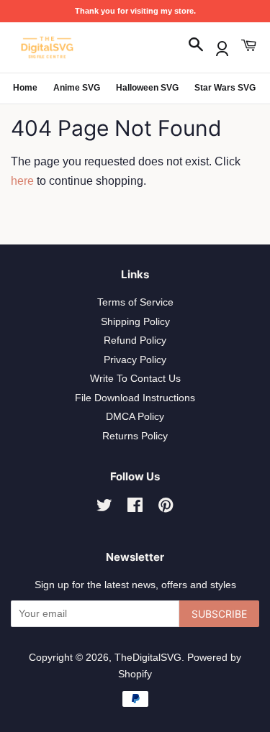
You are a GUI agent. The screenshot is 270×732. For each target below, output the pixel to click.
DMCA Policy (135, 416)
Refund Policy (135, 340)
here (22, 181)
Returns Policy (135, 436)
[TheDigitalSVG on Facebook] (135, 508)
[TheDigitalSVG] (82, 47)
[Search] (196, 45)
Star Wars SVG (225, 88)
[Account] (222, 45)
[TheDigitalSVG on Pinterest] (166, 508)
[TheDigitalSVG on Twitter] (104, 508)
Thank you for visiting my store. (135, 10)
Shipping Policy (135, 321)
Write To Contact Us (135, 378)
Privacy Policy (135, 359)
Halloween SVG (147, 88)
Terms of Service (135, 302)
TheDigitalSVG (147, 657)
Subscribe (219, 614)
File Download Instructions (135, 398)
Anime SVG (76, 88)
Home (25, 88)
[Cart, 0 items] (248, 45)
